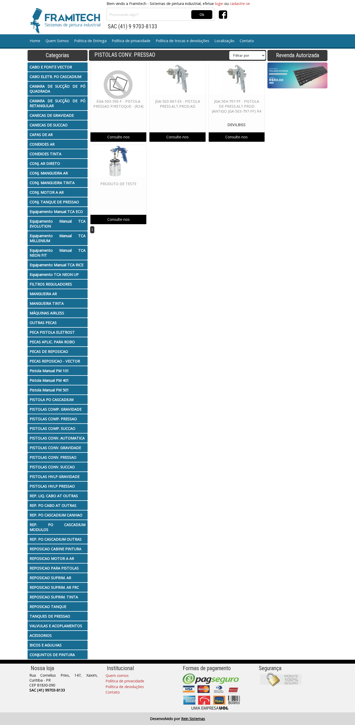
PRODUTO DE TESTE (118, 183)
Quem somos (117, 675)
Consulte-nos (118, 136)
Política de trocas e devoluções (182, 40)
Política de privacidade (131, 40)
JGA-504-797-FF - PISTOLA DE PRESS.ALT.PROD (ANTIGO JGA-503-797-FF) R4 (236, 106)
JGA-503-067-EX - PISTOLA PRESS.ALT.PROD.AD (177, 104)
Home (35, 40)
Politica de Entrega (90, 40)
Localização (224, 40)
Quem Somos (57, 40)
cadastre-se (240, 3)
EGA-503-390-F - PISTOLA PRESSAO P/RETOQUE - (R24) (118, 104)
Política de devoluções (125, 686)
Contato (247, 40)
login (219, 3)
